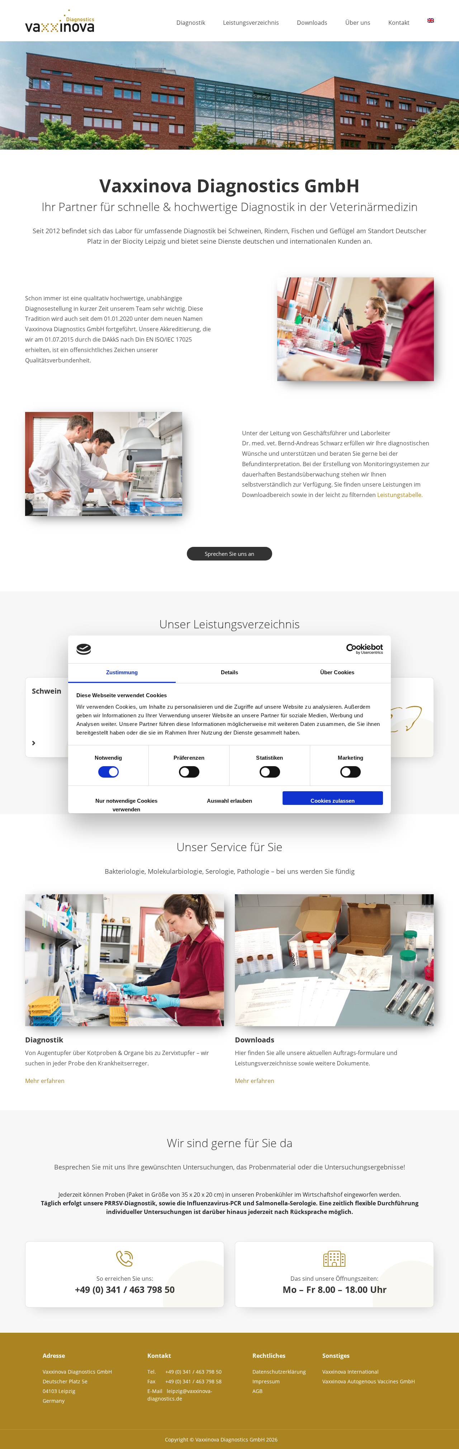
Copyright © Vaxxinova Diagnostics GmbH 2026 (221, 1439)
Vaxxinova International (350, 1371)
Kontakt (399, 23)
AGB (257, 1391)
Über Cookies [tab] (337, 672)
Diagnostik (190, 23)
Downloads (312, 23)
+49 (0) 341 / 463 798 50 (125, 1289)
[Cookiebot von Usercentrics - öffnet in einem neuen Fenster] (351, 649)
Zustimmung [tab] (122, 672)
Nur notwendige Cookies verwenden (126, 801)
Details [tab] (229, 672)
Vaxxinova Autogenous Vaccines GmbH (368, 1381)
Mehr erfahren (45, 1081)
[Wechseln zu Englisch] (430, 20)
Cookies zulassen (333, 801)
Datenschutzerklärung (279, 1371)
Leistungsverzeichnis (251, 23)
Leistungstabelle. (400, 495)
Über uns (357, 23)
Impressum (266, 1381)
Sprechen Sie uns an (229, 553)
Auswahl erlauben (229, 801)
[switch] (189, 772)
